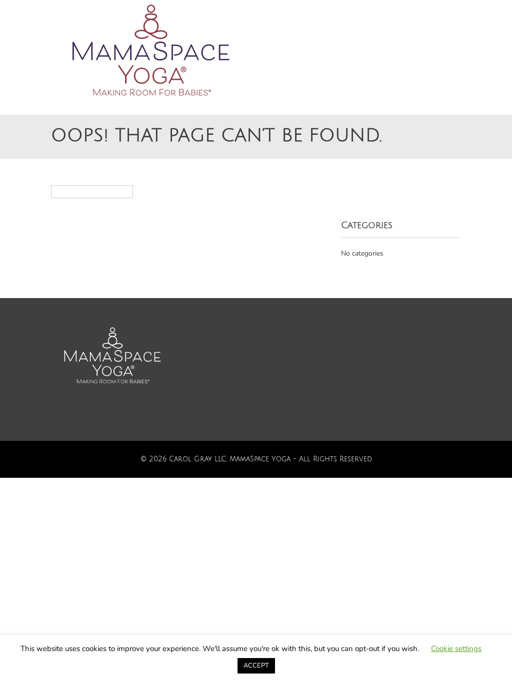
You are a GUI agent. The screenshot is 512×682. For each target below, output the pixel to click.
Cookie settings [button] (456, 649)
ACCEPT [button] (256, 665)
